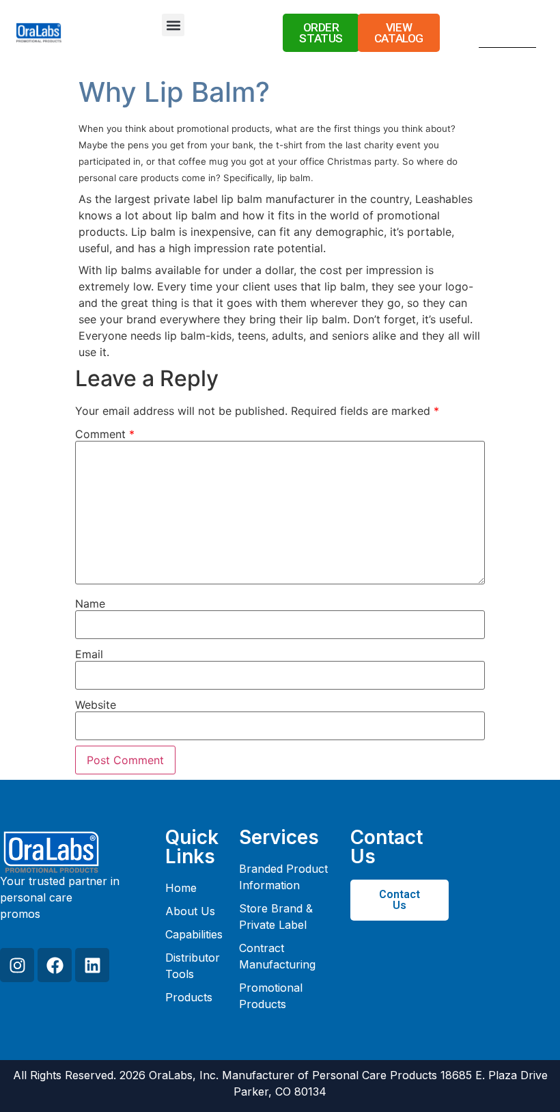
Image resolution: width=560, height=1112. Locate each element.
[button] (173, 25)
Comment (105, 434)
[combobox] (490, 35)
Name (90, 603)
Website (95, 704)
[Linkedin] (92, 965)
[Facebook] (55, 965)
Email (89, 654)
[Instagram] (17, 965)
